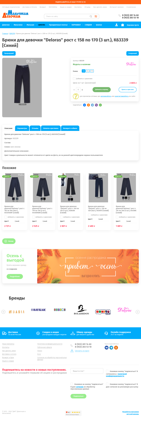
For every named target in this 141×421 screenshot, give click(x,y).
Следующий (132, 53)
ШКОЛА (12, 33)
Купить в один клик (128, 89)
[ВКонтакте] (84, 105)
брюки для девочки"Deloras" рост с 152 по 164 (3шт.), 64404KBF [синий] (14, 209)
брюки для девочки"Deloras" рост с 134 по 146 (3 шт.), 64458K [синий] (126, 209)
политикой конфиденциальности (116, 375)
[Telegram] (92, 105)
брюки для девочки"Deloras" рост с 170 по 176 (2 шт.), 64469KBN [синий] (42, 209)
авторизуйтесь (106, 96)
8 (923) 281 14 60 (130, 15)
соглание (80, 387)
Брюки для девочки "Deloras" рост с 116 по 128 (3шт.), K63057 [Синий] (98, 208)
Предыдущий (9, 53)
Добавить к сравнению (84, 79)
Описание (8, 128)
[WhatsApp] (100, 105)
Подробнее (15, 276)
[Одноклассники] (88, 105)
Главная (5, 33)
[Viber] (96, 105)
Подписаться (78, 396)
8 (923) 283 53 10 (130, 17)
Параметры (22, 128)
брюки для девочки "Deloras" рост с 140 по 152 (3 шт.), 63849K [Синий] (69, 209)
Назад (10, 241)
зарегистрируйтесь (122, 96)
